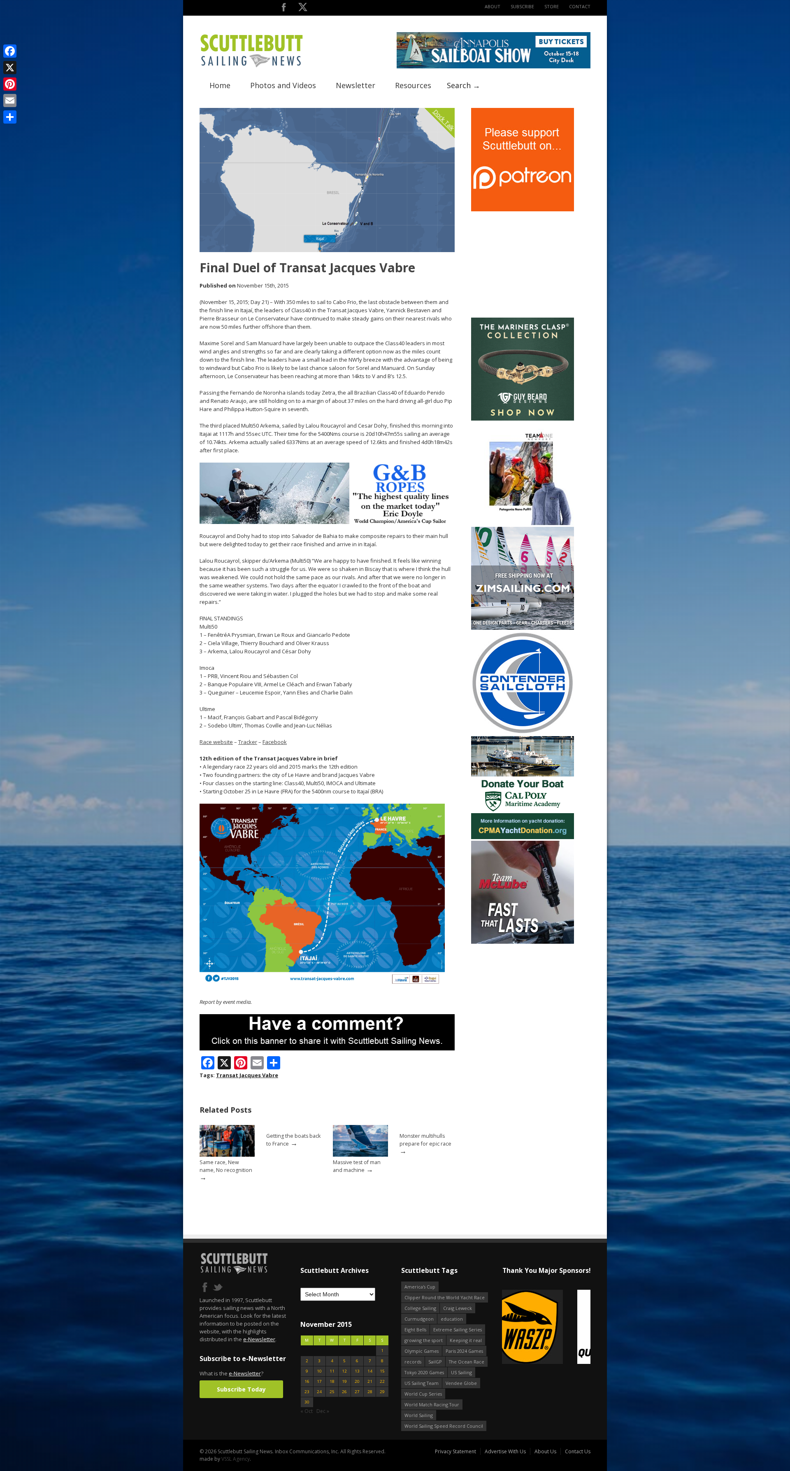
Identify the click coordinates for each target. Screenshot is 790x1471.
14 (369, 1371)
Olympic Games (421, 1351)
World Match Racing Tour (431, 1404)
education (452, 1319)
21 (369, 1381)
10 (319, 1371)
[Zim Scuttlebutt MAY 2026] (522, 627)
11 (332, 1371)
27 (357, 1391)
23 (306, 1391)
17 (319, 1381)
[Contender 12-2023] (522, 732)
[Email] (10, 100)
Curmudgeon (419, 1319)
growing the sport (423, 1340)
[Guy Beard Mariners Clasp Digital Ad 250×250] (522, 418)
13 (357, 1371)
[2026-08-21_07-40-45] (493, 66)
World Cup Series (423, 1394)
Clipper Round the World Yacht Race (444, 1297)
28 (369, 1391)
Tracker (247, 742)
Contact (579, 6)
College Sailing (420, 1308)
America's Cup (419, 1287)
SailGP (435, 1362)
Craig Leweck (457, 1308)
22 (382, 1381)
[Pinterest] (10, 84)
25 (332, 1391)
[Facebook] (10, 51)
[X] (10, 67)
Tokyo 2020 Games (424, 1372)
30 (306, 1402)
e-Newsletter (259, 1339)
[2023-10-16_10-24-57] (546, 1327)
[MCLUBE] (522, 941)
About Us (545, 1451)
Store (551, 6)
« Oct (306, 1411)
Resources (413, 85)
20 (357, 1381)
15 (382, 1371)
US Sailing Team (421, 1383)
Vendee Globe (461, 1383)
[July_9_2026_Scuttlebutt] (522, 837)
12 (344, 1371)
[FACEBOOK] (284, 9)
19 (344, 1381)
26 (344, 1391)
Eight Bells (415, 1329)
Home (219, 85)
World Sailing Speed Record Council (443, 1426)
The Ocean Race (466, 1362)
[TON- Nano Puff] (522, 523)
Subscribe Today (241, 1389)
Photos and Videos (283, 85)
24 (319, 1391)
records (412, 1362)
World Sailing (418, 1415)
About (492, 6)
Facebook (275, 742)
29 (382, 1391)
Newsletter (355, 85)
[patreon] (522, 209)
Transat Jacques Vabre (247, 1075)
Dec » (322, 1411)
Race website (216, 742)
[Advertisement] (522, 264)
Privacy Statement (455, 1451)
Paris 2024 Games (464, 1351)
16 (306, 1381)
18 (332, 1381)
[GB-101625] (327, 522)
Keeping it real (466, 1340)
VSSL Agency (235, 1458)
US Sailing (461, 1372)
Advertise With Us (505, 1451)
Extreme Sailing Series (457, 1329)
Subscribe (522, 6)
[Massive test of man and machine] (360, 1154)
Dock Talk (444, 120)
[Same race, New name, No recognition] (227, 1154)
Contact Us (577, 1451)
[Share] (10, 117)
